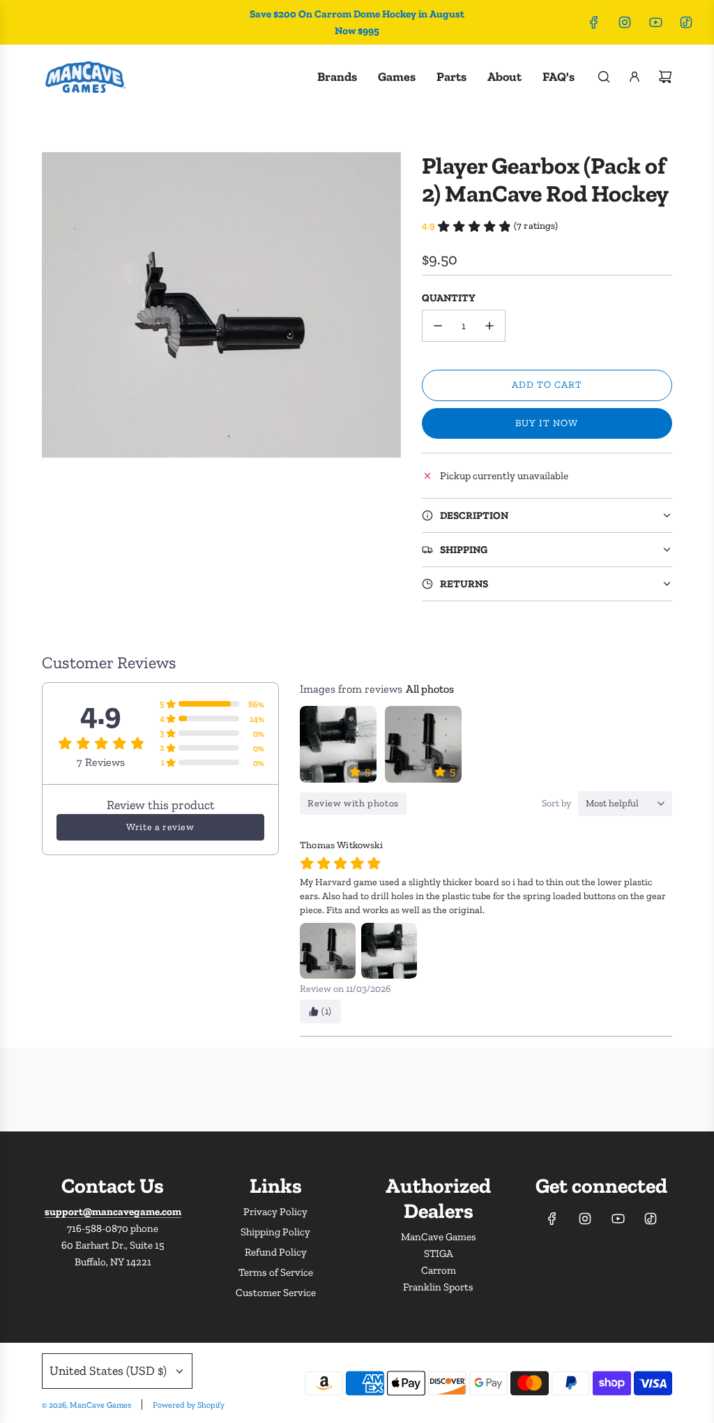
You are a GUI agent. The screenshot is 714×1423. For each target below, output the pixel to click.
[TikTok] (686, 22)
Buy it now (546, 423)
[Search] (603, 76)
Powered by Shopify (189, 1405)
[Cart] (665, 76)
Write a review (160, 827)
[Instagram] (624, 22)
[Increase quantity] (489, 325)
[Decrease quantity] (438, 325)
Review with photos (353, 803)
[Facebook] (594, 22)
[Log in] (634, 76)
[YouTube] (655, 22)
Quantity (449, 298)
